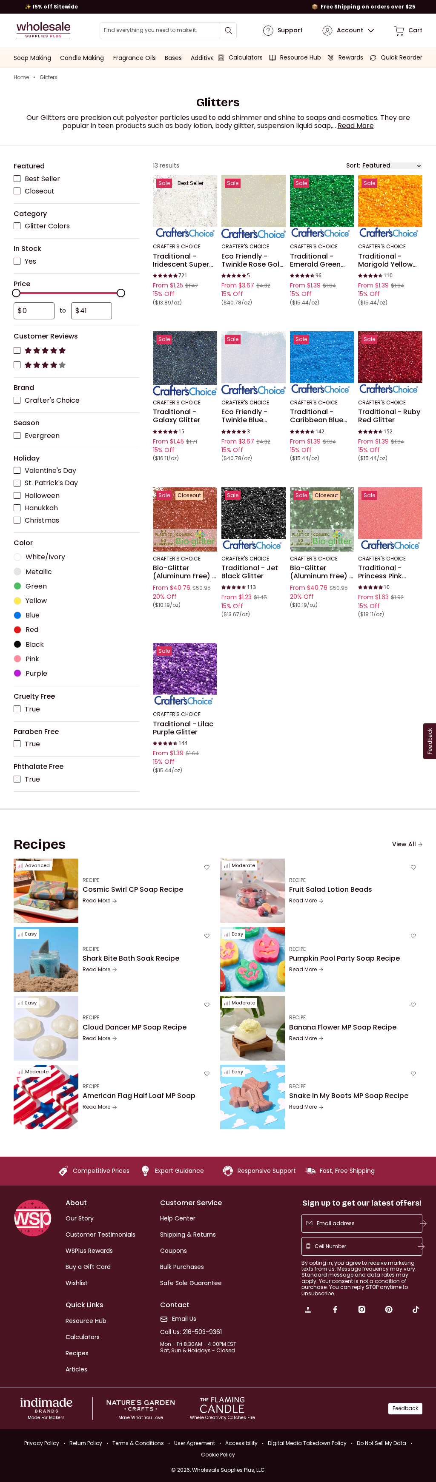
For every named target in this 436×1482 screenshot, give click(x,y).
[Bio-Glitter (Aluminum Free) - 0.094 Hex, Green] (322, 519)
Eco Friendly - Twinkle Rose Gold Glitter (252, 260)
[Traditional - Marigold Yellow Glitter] (390, 208)
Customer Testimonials (100, 1234)
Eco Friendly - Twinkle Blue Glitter (244, 416)
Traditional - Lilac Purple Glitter (183, 728)
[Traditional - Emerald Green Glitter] (322, 208)
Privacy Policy (41, 1443)
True (32, 709)
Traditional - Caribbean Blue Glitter (316, 416)
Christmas (42, 520)
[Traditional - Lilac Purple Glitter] (185, 675)
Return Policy (85, 1443)
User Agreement (194, 1443)
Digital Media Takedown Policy (307, 1443)
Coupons (173, 1250)
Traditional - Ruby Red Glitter (389, 416)
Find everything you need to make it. (150, 30)
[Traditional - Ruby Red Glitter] (390, 363)
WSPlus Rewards (89, 1250)
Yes (30, 261)
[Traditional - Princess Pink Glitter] (390, 519)
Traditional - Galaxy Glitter (176, 416)
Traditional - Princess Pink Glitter (380, 572)
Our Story (80, 1218)
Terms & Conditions (138, 1443)
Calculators (83, 1337)
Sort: (353, 165)
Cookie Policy (218, 1455)
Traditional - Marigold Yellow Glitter (385, 260)
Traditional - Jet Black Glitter (249, 572)
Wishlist (77, 1283)
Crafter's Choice (52, 400)
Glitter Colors (47, 226)
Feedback (405, 1408)
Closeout (39, 191)
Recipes (77, 1353)
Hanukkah (41, 508)
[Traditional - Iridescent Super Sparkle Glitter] (185, 208)
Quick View (185, 228)
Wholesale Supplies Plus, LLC (228, 1469)
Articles (76, 1369)
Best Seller (42, 179)
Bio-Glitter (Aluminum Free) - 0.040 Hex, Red (184, 572)
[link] (308, 1310)
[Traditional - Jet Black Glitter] (253, 519)
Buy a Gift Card (88, 1267)
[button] (356, 126)
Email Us (184, 1319)
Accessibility (241, 1443)
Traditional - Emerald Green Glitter (315, 260)
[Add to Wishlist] (208, 184)
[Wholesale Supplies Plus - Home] (43, 30)
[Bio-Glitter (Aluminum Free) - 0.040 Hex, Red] (185, 519)
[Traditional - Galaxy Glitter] (185, 363)
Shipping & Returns (188, 1234)
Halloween (42, 496)
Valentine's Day (50, 471)
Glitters (48, 77)
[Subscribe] (423, 1223)
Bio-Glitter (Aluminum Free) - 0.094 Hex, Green (321, 572)
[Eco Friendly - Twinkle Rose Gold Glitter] (253, 208)
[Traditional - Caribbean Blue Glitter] (322, 363)
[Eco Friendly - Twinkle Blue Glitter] (253, 363)
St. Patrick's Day (51, 483)
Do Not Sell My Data (381, 1443)
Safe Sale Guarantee (191, 1283)
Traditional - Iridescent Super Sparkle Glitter (181, 260)
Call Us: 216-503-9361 (191, 1332)
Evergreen (42, 436)
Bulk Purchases (182, 1267)
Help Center (177, 1218)
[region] (218, 7)
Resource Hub (86, 1321)
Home (21, 77)
